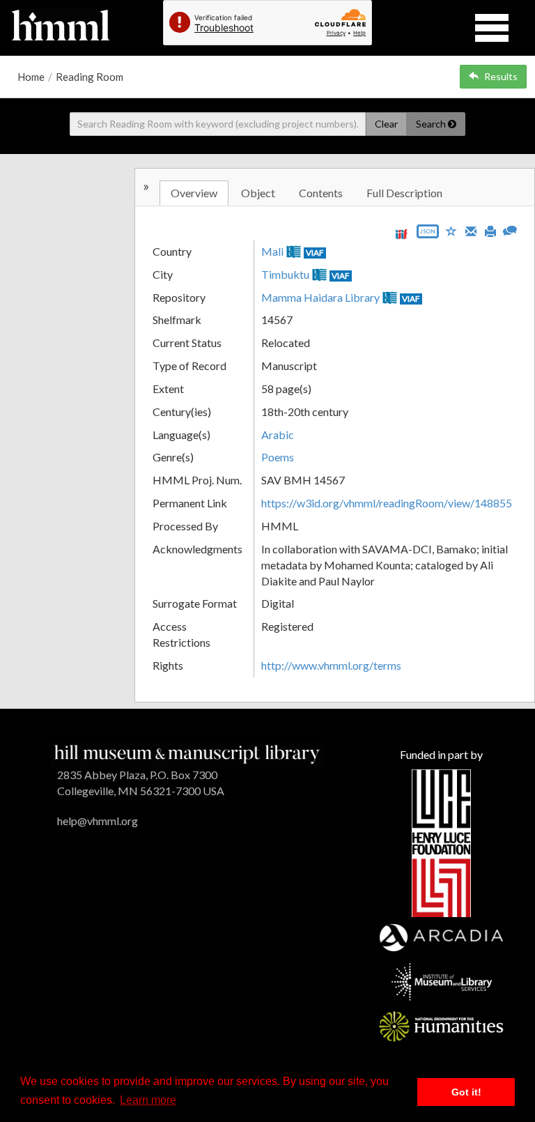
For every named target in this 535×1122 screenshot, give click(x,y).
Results (501, 76)
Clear (386, 124)
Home (31, 76)
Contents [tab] (321, 192)
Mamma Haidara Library (320, 297)
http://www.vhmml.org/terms (331, 665)
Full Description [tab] (404, 192)
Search (432, 124)
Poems (277, 456)
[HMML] (187, 753)
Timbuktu (285, 274)
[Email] (470, 230)
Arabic (277, 434)
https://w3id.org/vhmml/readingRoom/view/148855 (386, 502)
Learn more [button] (148, 1100)
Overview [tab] (194, 192)
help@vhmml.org (97, 820)
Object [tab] (258, 192)
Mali (272, 251)
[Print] (490, 230)
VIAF (315, 252)
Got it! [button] (466, 1092)
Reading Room (89, 76)
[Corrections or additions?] (510, 229)
